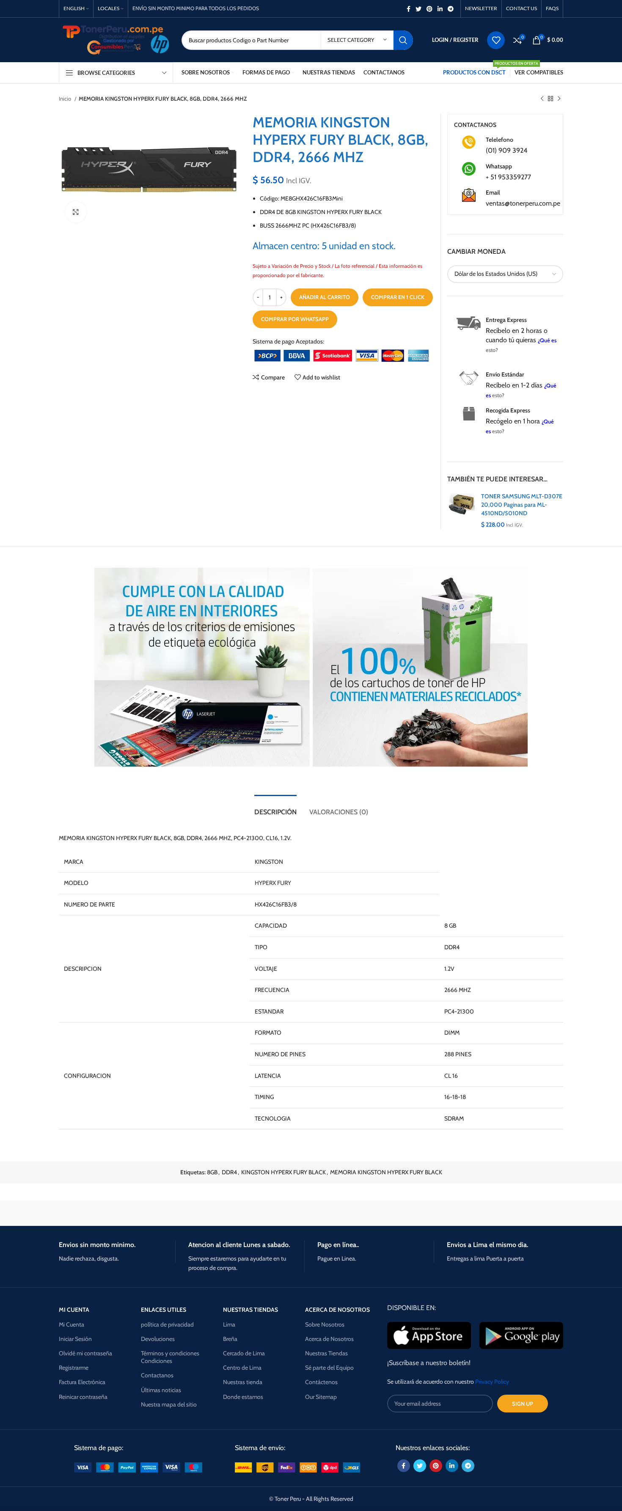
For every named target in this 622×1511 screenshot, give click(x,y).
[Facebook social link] (408, 8)
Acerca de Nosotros (329, 1339)
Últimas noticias (161, 1390)
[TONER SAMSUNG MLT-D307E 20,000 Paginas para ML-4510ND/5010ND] (461, 510)
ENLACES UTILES (163, 1309)
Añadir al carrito (324, 297)
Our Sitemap (321, 1397)
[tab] (275, 808)
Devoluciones (158, 1339)
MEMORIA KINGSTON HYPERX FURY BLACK (386, 1172)
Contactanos (157, 1375)
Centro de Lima (242, 1367)
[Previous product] (542, 99)
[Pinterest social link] (429, 8)
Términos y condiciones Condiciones (170, 1357)
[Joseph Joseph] (383, 1213)
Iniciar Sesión (75, 1339)
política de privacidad (167, 1324)
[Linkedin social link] (440, 8)
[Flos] (527, 1213)
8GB (212, 1172)
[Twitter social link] (418, 8)
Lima (229, 1324)
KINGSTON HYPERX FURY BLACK (283, 1172)
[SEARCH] (403, 40)
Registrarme (73, 1367)
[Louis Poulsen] (239, 1213)
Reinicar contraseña (83, 1397)
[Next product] (559, 99)
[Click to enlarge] (75, 212)
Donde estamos (243, 1397)
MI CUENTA (74, 1309)
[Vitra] (95, 1213)
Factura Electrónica (82, 1382)
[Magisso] (167, 1213)
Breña (230, 1339)
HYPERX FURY (273, 883)
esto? (492, 350)
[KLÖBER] (311, 1213)
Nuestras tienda (242, 1382)
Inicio (65, 98)
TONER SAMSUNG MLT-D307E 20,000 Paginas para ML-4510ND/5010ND (521, 504)
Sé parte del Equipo (329, 1367)
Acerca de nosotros (337, 1309)
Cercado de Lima (244, 1353)
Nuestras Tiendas (326, 1353)
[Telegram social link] (450, 8)
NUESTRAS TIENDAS (250, 1309)
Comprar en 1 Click (397, 297)
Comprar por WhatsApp (295, 319)
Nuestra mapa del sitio (169, 1404)
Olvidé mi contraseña (85, 1353)
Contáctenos (321, 1382)
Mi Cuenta (71, 1324)
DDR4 (229, 1172)
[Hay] (455, 1213)
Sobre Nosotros (324, 1324)
